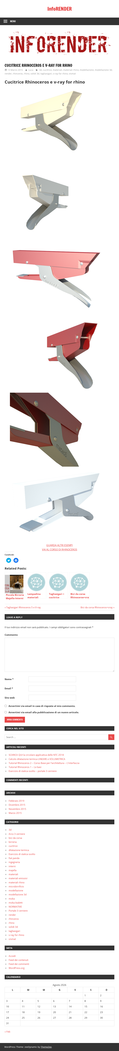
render (8, 73)
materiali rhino (71, 69)
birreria (13, 841)
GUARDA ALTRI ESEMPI (59, 545)
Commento (11, 634)
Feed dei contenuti (18, 959)
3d (40, 69)
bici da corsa (15, 837)
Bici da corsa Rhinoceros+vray (97, 607)
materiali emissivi (18, 878)
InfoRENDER (59, 8)
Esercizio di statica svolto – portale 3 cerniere (33, 771)
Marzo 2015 (15, 812)
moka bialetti (16, 902)
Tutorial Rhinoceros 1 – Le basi (25, 767)
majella (12, 870)
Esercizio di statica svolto (22, 854)
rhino (26, 73)
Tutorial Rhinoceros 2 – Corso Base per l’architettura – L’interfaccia (44, 763)
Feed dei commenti (19, 963)
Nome (9, 679)
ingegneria (14, 862)
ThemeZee (46, 1046)
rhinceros (18, 73)
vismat (72, 73)
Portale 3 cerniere (18, 910)
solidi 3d (35, 73)
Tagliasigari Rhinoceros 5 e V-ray (23, 607)
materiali (57, 69)
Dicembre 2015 (17, 804)
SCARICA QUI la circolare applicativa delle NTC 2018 (36, 754)
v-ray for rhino (60, 73)
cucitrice (47, 69)
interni (12, 866)
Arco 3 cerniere (17, 833)
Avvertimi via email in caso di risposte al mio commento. (42, 705)
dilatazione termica (19, 850)
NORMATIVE (15, 906)
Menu (13, 21)
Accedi (12, 955)
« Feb (7, 1031)
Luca (31, 69)
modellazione (87, 69)
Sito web (10, 697)
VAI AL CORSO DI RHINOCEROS (59, 549)
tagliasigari (46, 73)
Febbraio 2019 (16, 800)
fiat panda (14, 858)
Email (9, 688)
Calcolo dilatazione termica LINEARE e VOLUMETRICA (37, 759)
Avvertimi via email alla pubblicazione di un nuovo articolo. (44, 712)
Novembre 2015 (17, 808)
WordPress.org (16, 967)
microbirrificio (16, 886)
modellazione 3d (103, 69)
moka (12, 898)
